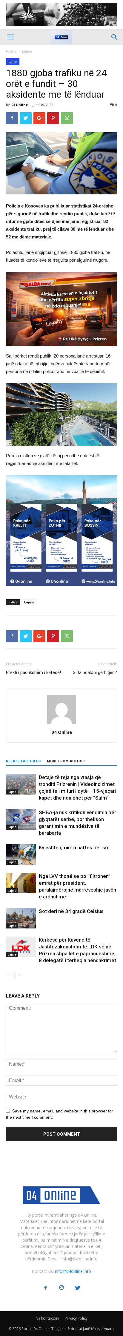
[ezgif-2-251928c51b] (61, 414)
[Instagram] (61, 1288)
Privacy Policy (76, 1318)
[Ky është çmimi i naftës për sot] (21, 854)
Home (11, 51)
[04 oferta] (61, 590)
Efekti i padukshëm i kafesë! (33, 672)
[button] (114, 37)
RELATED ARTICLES (23, 761)
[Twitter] (78, 1288)
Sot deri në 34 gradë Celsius (71, 911)
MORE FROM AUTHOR (66, 761)
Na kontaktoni (47, 1318)
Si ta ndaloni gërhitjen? (95, 672)
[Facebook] (45, 1288)
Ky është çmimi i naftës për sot (74, 847)
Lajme (27, 51)
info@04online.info (73, 1271)
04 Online (19, 104)
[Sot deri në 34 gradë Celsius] (21, 918)
